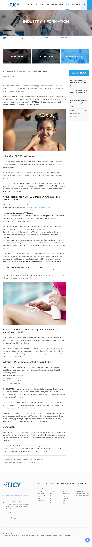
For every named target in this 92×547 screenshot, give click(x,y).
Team (61, 5)
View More (73, 85)
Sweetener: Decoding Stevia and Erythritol (22, 462)
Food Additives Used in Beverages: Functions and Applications (78, 82)
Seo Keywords (7, 533)
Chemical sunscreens (10, 216)
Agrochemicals (67, 503)
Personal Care (67, 498)
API (64, 500)
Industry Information (24, 38)
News (67, 5)
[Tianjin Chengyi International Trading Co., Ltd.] (13, 5)
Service (54, 5)
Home (28, 5)
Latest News (79, 73)
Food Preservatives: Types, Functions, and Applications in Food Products (78, 103)
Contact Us (76, 5)
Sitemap (54, 535)
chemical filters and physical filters (38, 208)
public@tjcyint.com (81, 491)
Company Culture (42, 495)
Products (45, 5)
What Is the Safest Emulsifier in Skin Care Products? (27, 459)
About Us (36, 5)
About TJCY (40, 488)
